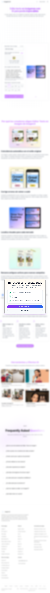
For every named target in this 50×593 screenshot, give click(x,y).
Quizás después (25, 310)
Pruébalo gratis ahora (25, 306)
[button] (43, 281)
